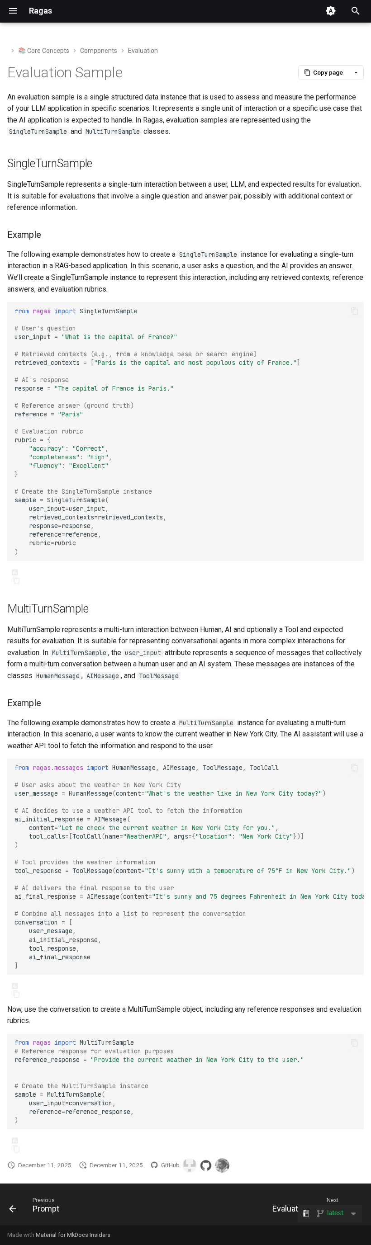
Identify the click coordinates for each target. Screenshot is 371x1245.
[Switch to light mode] (331, 11)
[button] (324, 73)
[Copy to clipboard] (354, 311)
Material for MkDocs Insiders (73, 1234)
